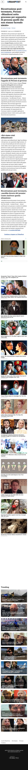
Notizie (13, 28)
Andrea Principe (6, 28)
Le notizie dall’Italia (14, 230)
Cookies (3, 743)
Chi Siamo (14, 741)
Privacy (21, 741)
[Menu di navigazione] (2, 2)
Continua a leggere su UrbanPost (14, 234)
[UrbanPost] (14, 2)
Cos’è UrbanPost (5, 741)
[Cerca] (25, 1)
